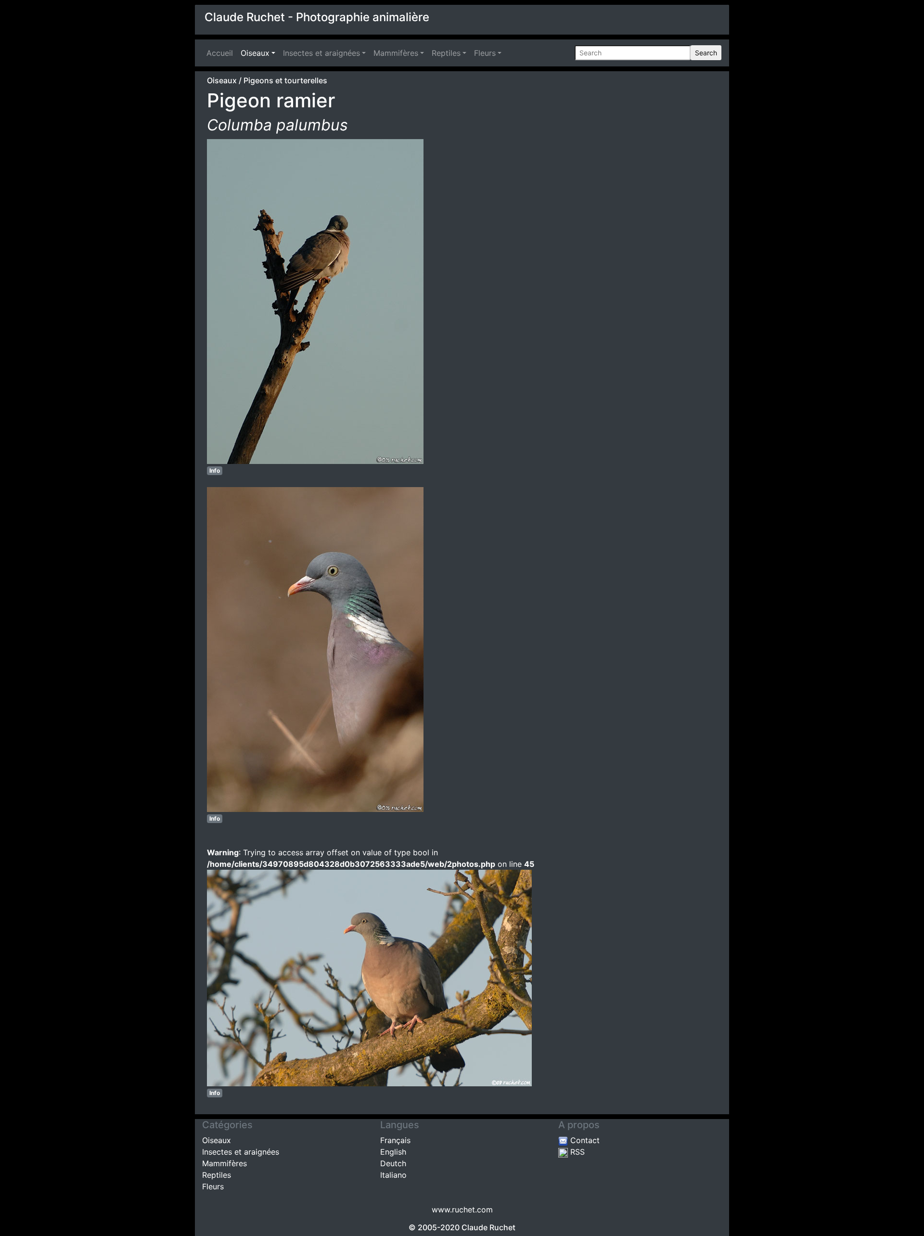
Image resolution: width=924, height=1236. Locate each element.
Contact (584, 1140)
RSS (576, 1152)
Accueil (221, 53)
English (393, 1152)
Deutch (393, 1163)
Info (214, 470)
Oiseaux (255, 53)
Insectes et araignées (321, 53)
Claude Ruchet (488, 1227)
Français (395, 1140)
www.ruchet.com (462, 1209)
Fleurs (485, 53)
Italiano (393, 1175)
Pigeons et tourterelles (285, 80)
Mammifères (395, 53)
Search (706, 53)
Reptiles (446, 53)
